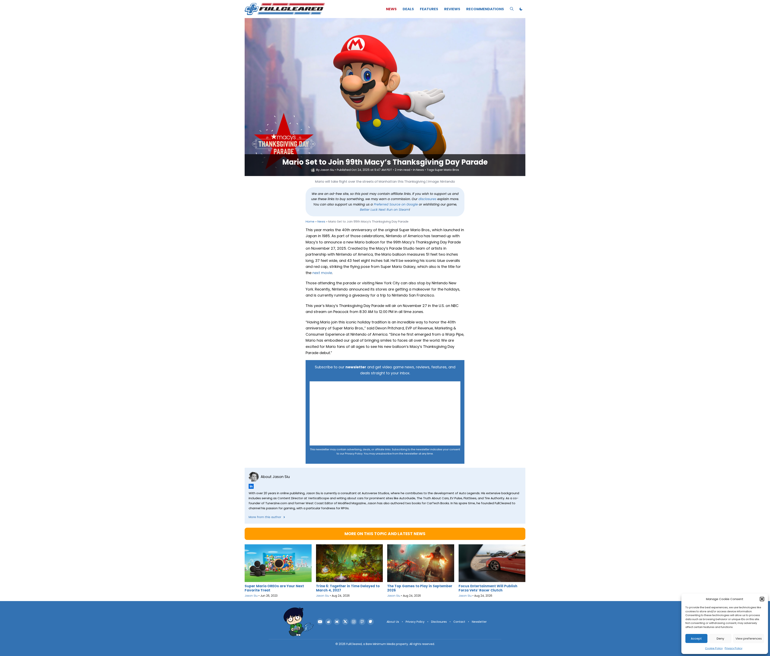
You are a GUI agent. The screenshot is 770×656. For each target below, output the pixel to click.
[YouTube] (320, 622)
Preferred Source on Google (396, 204)
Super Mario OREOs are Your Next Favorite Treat (274, 588)
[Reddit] (328, 622)
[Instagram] (354, 622)
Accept (696, 638)
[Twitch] (362, 622)
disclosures (427, 199)
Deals (408, 8)
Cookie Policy (714, 648)
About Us (393, 622)
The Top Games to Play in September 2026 (419, 588)
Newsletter (479, 622)
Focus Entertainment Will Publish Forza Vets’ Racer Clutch (488, 588)
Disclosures (439, 622)
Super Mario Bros (447, 170)
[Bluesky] (337, 622)
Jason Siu (327, 170)
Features (429, 8)
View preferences (749, 638)
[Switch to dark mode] (521, 9)
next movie (322, 272)
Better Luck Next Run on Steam (384, 209)
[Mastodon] (370, 622)
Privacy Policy (733, 648)
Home (310, 222)
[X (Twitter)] (345, 622)
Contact (459, 622)
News (391, 8)
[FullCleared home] (299, 622)
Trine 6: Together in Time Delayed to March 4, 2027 (348, 588)
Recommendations (485, 8)
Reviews (452, 8)
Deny (720, 638)
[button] (762, 599)
